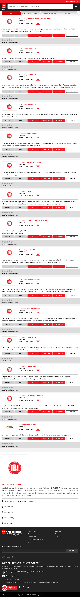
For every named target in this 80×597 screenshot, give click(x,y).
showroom (59, 35)
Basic (33, 35)
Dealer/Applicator (50, 13)
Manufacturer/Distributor (30, 13)
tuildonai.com (8, 523)
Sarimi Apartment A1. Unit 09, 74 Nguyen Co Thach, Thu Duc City (25, 572)
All (11, 13)
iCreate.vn (46, 595)
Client (20, 35)
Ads (29, 542)
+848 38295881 (8, 507)
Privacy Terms (32, 537)
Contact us (58, 537)
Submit (72, 550)
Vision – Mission (33, 531)
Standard (58, 531)
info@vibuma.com (15, 576)
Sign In (68, 1)
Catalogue (46, 35)
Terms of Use (32, 534)
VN (77, 1)
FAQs (56, 534)
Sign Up (73, 1)
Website (72, 35)
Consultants (69, 13)
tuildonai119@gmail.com (11, 518)
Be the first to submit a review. (10, 42)
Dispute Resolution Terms (35, 539)
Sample (7, 35)
